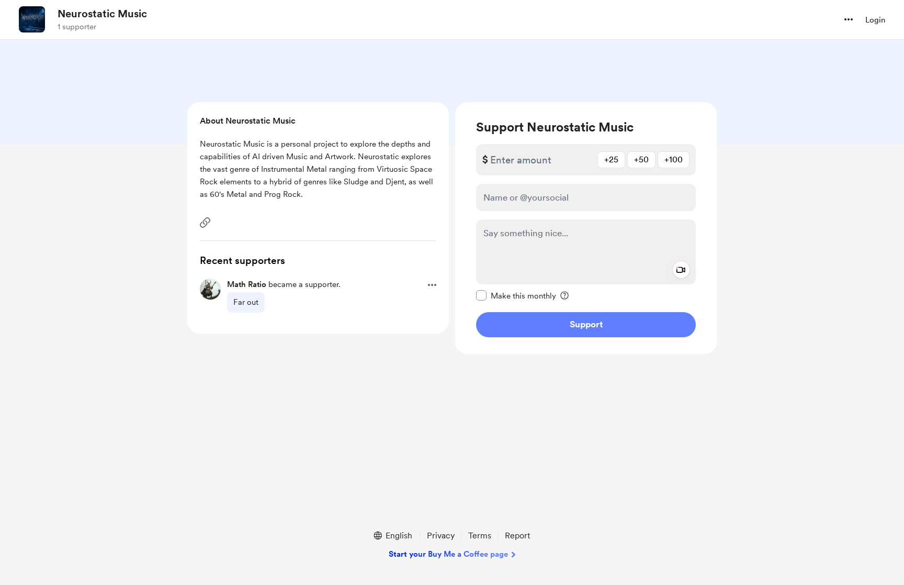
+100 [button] (673, 159)
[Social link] (205, 222)
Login (875, 20)
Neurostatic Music (102, 13)
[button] (848, 19)
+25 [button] (611, 159)
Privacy (441, 535)
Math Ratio (246, 284)
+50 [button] (641, 159)
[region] (586, 228)
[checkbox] (516, 295)
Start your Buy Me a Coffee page (448, 554)
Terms (479, 535)
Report (517, 535)
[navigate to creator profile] (32, 19)
